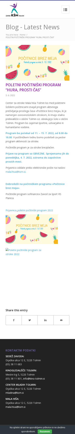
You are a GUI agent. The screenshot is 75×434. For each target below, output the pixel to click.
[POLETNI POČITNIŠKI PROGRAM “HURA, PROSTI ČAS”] (37, 63)
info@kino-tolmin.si (34, 378)
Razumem (45, 431)
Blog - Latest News (33, 27)
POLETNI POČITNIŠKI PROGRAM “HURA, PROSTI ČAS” (33, 87)
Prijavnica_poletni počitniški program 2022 (29, 210)
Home (22, 34)
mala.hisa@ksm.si (15, 171)
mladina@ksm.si (15, 392)
